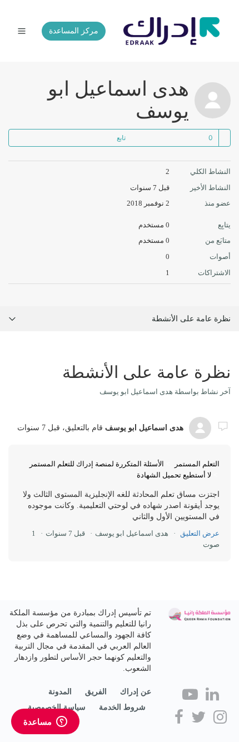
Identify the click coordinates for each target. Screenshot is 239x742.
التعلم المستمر (197, 464)
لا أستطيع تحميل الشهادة (174, 475)
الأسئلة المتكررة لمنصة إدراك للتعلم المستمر (96, 464)
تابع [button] (121, 138)
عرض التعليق (200, 533)
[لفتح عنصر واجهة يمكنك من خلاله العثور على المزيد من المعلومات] (45, 722)
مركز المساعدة (73, 31)
